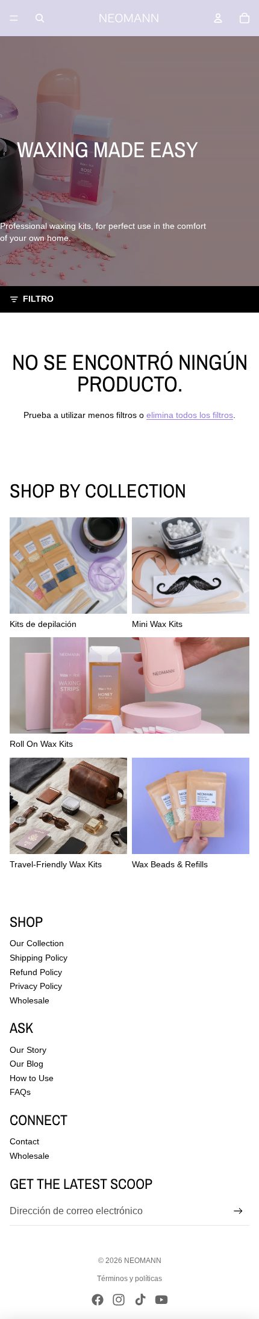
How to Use (32, 1078)
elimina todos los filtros (189, 415)
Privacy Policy (36, 986)
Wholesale (29, 1000)
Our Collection (37, 943)
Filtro (38, 299)
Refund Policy (36, 972)
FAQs (20, 1092)
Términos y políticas (129, 1278)
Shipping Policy (38, 957)
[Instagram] (118, 1299)
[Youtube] (161, 1299)
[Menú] (14, 18)
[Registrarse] (238, 1211)
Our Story (28, 1050)
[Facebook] (97, 1299)
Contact (24, 1141)
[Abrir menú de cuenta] (218, 18)
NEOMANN (142, 1260)
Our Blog (26, 1063)
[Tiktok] (140, 1299)
